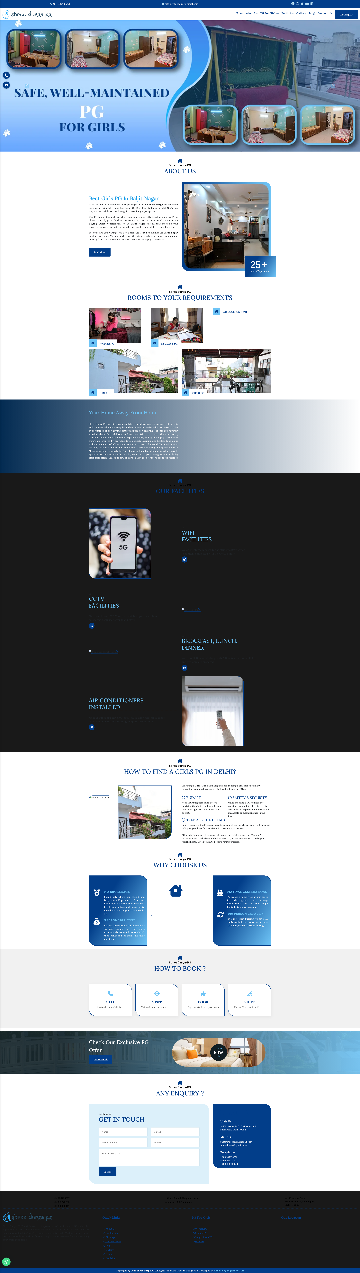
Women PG (106, 343)
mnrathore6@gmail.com (233, 1145)
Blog (312, 13)
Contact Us (325, 13)
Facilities (287, 13)
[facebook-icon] (292, 4)
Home (239, 13)
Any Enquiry (346, 14)
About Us (251, 13)
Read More (100, 252)
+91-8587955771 (61, 3)
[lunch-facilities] (184, 668)
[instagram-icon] (297, 4)
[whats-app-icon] (6, 1262)
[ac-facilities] (91, 727)
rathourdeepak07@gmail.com (181, 3)
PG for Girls (268, 13)
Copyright (121, 1270)
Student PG (169, 343)
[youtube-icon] (307, 4)
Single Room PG (203, 1237)
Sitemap (110, 1237)
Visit (157, 1002)
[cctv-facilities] (91, 626)
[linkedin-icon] (311, 4)
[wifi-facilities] (184, 559)
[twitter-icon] (302, 4)
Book (203, 1002)
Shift (249, 1002)
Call (110, 1002)
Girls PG (105, 393)
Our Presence (113, 1241)
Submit (107, 1171)
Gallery (301, 13)
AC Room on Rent (235, 311)
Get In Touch (101, 1059)
